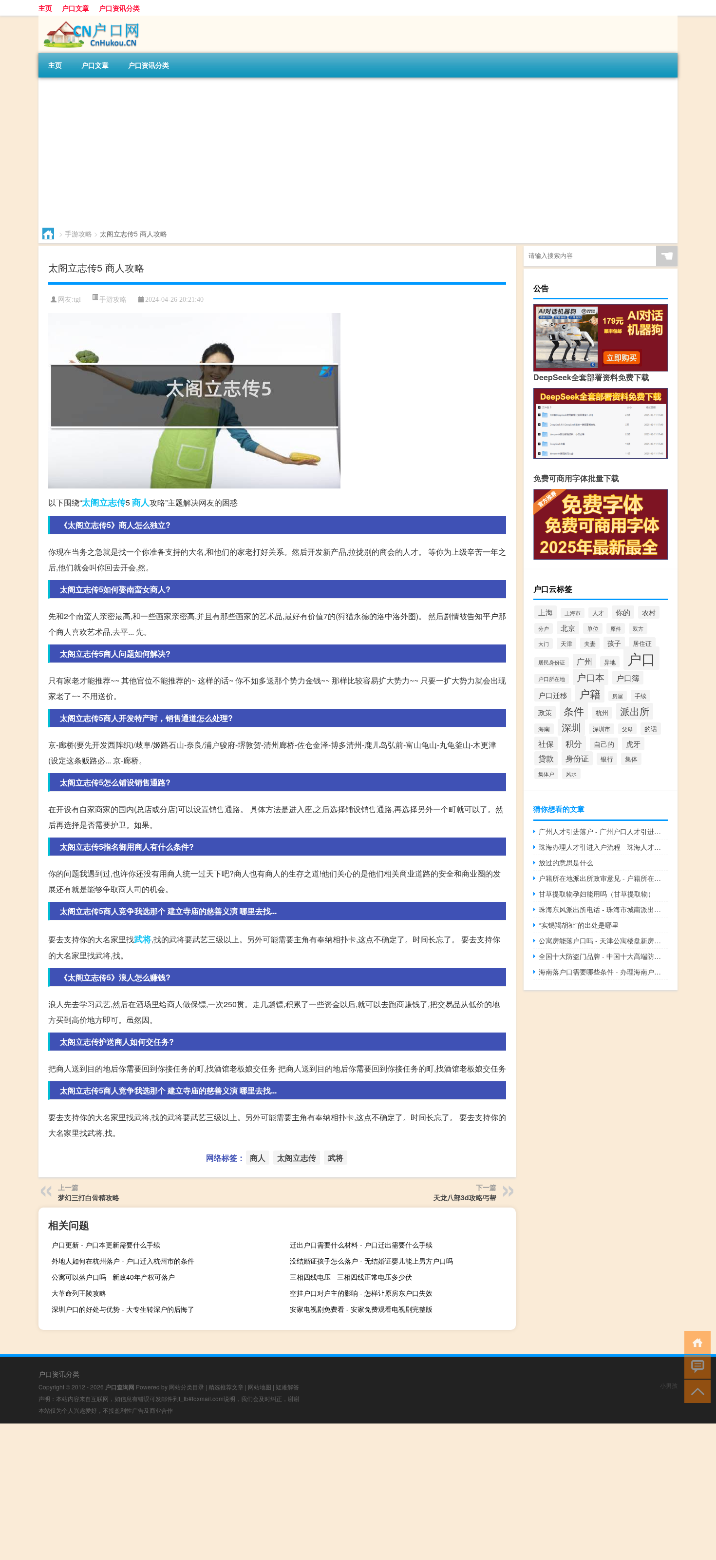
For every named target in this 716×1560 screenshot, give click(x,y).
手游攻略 (78, 233)
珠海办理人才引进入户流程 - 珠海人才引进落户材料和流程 (603, 847)
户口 (641, 658)
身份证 (577, 758)
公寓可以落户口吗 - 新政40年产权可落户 (113, 1277)
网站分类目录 (186, 1387)
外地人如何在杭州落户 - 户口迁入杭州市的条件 (123, 1261)
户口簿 (628, 677)
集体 (631, 758)
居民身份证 (551, 662)
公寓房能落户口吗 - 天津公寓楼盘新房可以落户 (603, 940)
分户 (543, 628)
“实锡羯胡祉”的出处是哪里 (579, 925)
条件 (574, 710)
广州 (584, 661)
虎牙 (633, 744)
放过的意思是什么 (566, 862)
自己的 (604, 744)
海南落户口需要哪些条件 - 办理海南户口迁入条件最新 (603, 971)
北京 (568, 628)
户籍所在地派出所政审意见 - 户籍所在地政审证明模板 (603, 878)
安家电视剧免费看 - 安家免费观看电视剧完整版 (361, 1309)
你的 (623, 612)
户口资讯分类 (119, 8)
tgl (77, 299)
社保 (546, 743)
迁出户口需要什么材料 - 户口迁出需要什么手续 (361, 1244)
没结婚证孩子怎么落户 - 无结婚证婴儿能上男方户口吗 (371, 1261)
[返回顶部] (695, 1391)
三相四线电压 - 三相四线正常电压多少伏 (351, 1277)
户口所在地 (551, 678)
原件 (615, 628)
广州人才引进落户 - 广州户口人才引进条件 (603, 831)
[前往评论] (695, 1366)
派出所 (634, 711)
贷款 (546, 758)
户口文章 (75, 8)
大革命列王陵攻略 (79, 1293)
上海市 (573, 613)
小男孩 (669, 1385)
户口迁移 (552, 694)
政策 (545, 712)
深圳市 (601, 729)
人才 (598, 613)
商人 (141, 502)
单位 (593, 628)
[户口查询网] (89, 19)
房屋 (617, 696)
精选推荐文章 (226, 1387)
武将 (142, 939)
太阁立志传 (104, 502)
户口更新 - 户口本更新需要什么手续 (106, 1244)
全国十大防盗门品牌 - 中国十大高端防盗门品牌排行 (603, 956)
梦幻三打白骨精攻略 (88, 1197)
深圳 (571, 727)
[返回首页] (695, 1342)
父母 (627, 729)
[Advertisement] (330, 150)
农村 (649, 612)
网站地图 (259, 1387)
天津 (566, 643)
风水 (571, 774)
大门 (543, 643)
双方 (638, 628)
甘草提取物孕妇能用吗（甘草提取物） (597, 893)
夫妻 (590, 643)
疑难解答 (287, 1387)
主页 (45, 8)
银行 (607, 758)
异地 (610, 662)
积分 (573, 743)
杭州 (602, 712)
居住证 (642, 643)
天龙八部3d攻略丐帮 (464, 1197)
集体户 (546, 774)
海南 (544, 729)
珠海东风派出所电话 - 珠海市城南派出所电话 (603, 909)
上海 (545, 612)
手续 (640, 695)
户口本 (590, 676)
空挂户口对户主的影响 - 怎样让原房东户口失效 (361, 1293)
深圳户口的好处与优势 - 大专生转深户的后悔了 (123, 1309)
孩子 (614, 643)
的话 (650, 728)
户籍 (590, 693)
